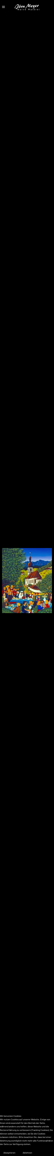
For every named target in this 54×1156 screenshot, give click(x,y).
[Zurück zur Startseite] (27, 7)
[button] (3, 7)
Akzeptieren (9, 1152)
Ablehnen (27, 1152)
